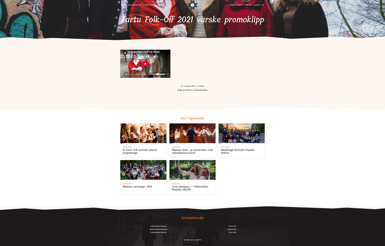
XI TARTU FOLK (148, 5)
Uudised (232, 5)
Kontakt (248, 5)
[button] (263, 5)
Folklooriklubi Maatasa (131, 5)
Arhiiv (239, 5)
